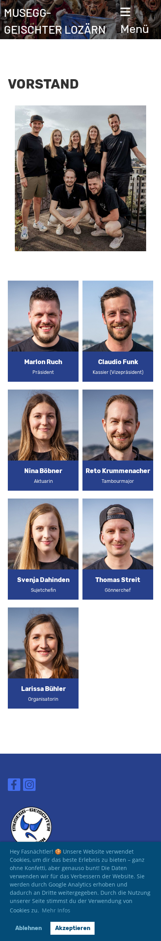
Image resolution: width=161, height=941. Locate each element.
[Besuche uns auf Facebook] (14, 786)
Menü (134, 29)
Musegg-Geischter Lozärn (55, 20)
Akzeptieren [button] (72, 928)
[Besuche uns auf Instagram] (29, 786)
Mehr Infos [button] (56, 910)
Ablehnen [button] (28, 928)
